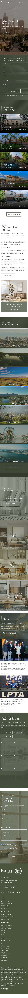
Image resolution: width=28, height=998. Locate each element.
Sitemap (13, 984)
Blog (2, 932)
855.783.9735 (7, 876)
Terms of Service (16, 846)
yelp (21, 730)
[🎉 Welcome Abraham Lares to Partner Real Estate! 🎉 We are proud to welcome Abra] (20, 746)
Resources (5, 921)
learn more (8, 33)
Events (3, 941)
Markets (4, 936)
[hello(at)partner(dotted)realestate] (22, 2)
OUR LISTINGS (4, 916)
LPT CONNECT (5, 945)
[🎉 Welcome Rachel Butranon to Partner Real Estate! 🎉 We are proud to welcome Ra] (20, 759)
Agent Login (5, 939)
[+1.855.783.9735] (19, 2)
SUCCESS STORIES (6, 905)
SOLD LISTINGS (5, 918)
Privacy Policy (8, 846)
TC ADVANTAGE (5, 952)
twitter (6, 730)
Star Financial (5, 955)
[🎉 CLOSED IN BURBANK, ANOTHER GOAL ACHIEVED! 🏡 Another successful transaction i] (7, 772)
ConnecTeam (5, 943)
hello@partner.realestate (10, 878)
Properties (5, 910)
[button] (14, 64)
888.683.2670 (12, 848)
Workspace (4, 954)
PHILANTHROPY (5, 903)
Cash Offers (4, 948)
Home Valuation (5, 925)
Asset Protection (6, 923)
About (3, 895)
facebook (3, 730)
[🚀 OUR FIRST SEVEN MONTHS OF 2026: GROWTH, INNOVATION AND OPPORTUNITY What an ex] (20, 772)
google (10, 735)
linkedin (3, 735)
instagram (14, 730)
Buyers (3, 929)
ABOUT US (4, 898)
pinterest (10, 730)
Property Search (6, 912)
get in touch (7, 275)
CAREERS (3, 907)
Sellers (3, 930)
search (13, 91)
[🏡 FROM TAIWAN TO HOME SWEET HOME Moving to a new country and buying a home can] (7, 759)
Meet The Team (5, 900)
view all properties (13, 214)
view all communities (13, 467)
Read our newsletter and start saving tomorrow (10, 631)
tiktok (14, 735)
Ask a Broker (5, 947)
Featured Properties (7, 914)
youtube (6, 735)
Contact (4, 958)
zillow (18, 730)
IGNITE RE (3, 950)
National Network (6, 901)
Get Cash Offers (6, 927)
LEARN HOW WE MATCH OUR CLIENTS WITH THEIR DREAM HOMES (14, 508)
